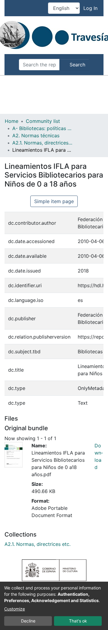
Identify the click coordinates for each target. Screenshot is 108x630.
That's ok (78, 620)
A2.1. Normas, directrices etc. (42, 143)
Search (76, 65)
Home (11, 121)
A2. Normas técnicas (35, 135)
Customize (14, 608)
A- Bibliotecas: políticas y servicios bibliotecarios (42, 128)
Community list (43, 121)
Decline (28, 620)
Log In (91, 8)
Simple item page (54, 201)
